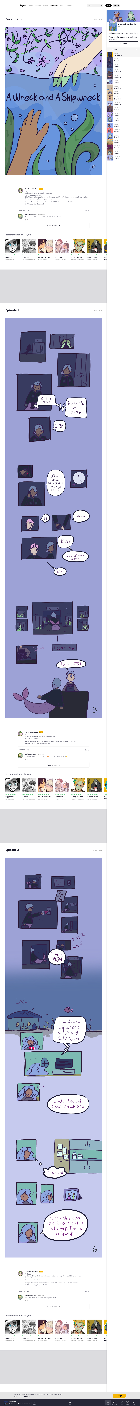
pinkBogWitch (30, 214)
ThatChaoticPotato (31, 189)
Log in (108, 5)
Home (31, 5)
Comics (38, 5)
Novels (45, 5)
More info (17, 1396)
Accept (119, 1396)
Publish (116, 5)
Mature (62, 5)
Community (54, 5)
